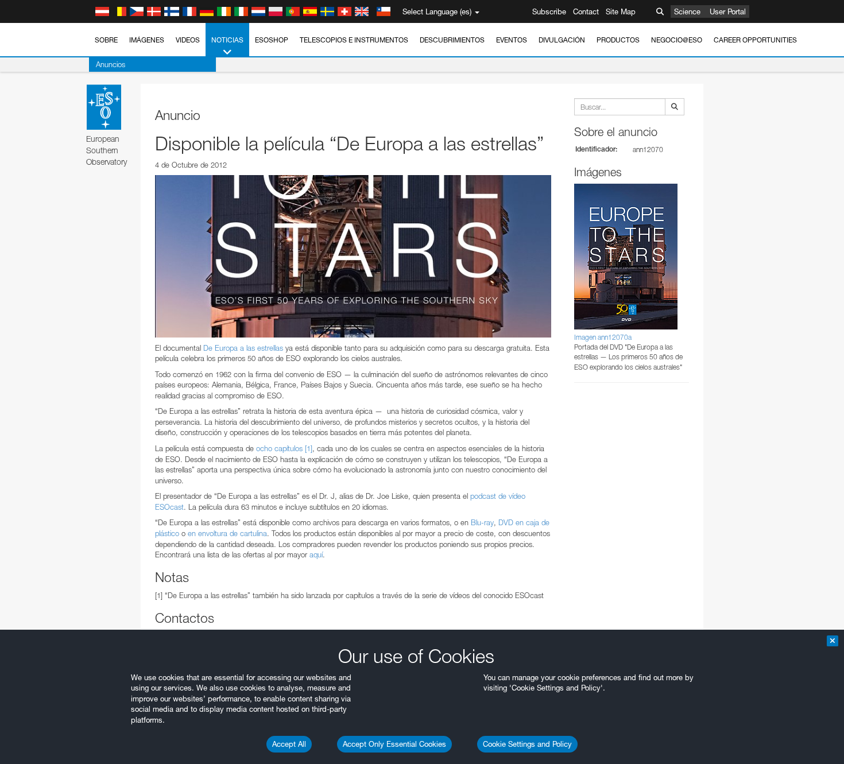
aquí (316, 554)
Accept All (289, 744)
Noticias (227, 40)
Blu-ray (482, 522)
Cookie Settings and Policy (527, 744)
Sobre (106, 40)
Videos (188, 40)
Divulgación (562, 40)
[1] (308, 448)
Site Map (621, 11)
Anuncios (110, 64)
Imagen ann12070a (603, 337)
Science (687, 11)
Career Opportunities (755, 40)
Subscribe (549, 11)
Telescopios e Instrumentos (354, 40)
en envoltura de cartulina (227, 533)
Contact (586, 11)
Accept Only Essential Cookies (394, 744)
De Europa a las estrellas (243, 347)
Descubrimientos (452, 40)
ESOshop (271, 40)
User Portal (728, 11)
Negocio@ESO (676, 40)
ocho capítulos (279, 448)
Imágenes (146, 40)
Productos (618, 40)
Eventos (511, 40)
